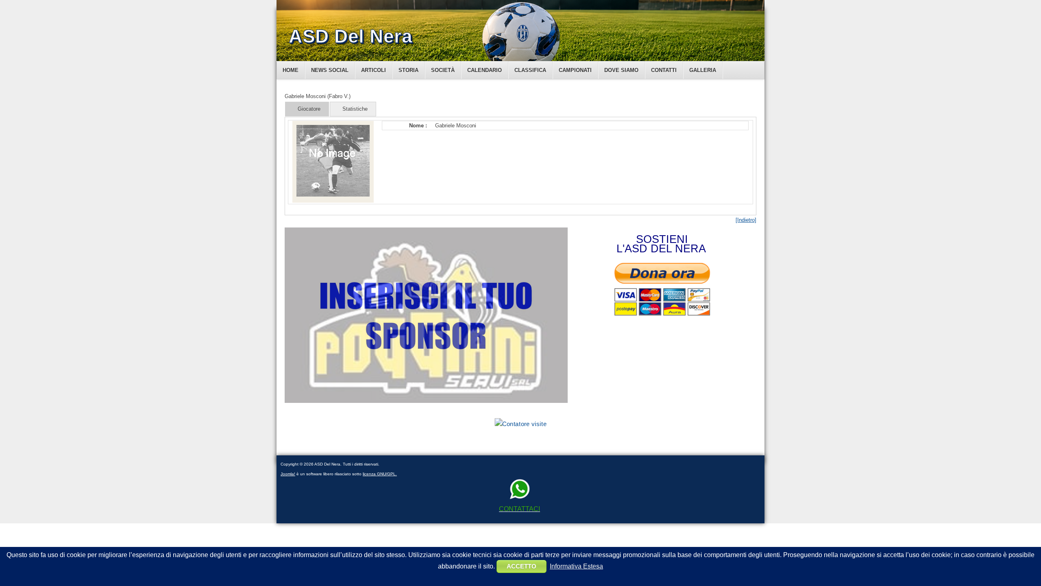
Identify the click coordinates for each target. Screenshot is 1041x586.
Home (290, 70)
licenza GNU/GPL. (380, 474)
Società (443, 70)
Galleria (702, 70)
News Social (329, 70)
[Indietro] (746, 220)
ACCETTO (521, 566)
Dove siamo (621, 70)
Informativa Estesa (576, 566)
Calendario (484, 70)
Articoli (373, 70)
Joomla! (288, 474)
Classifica (530, 70)
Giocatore (309, 109)
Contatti (664, 70)
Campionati (575, 70)
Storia (408, 70)
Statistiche (355, 109)
